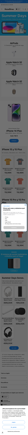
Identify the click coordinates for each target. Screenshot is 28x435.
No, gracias (13, 427)
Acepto (13, 422)
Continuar (14, 227)
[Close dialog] (25, 205)
